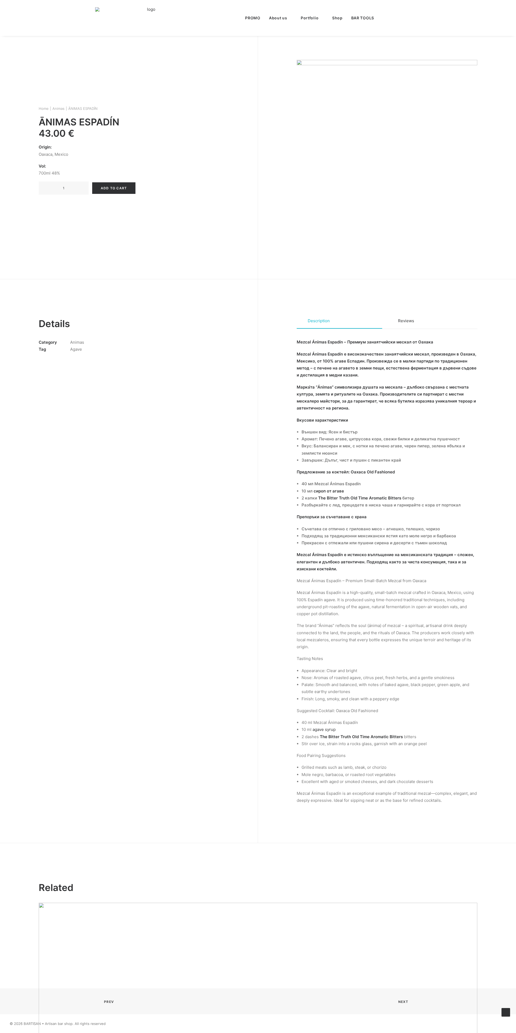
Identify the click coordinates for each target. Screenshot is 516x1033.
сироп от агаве (329, 491)
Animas (58, 108)
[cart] (417, 18)
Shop (337, 18)
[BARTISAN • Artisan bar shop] (149, 18)
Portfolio (309, 18)
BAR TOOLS (362, 18)
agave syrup (324, 729)
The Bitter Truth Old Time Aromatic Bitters (359, 498)
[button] (384, 18)
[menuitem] (252, 18)
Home (44, 108)
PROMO (252, 18)
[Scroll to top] (505, 1011)
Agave (76, 349)
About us (278, 18)
